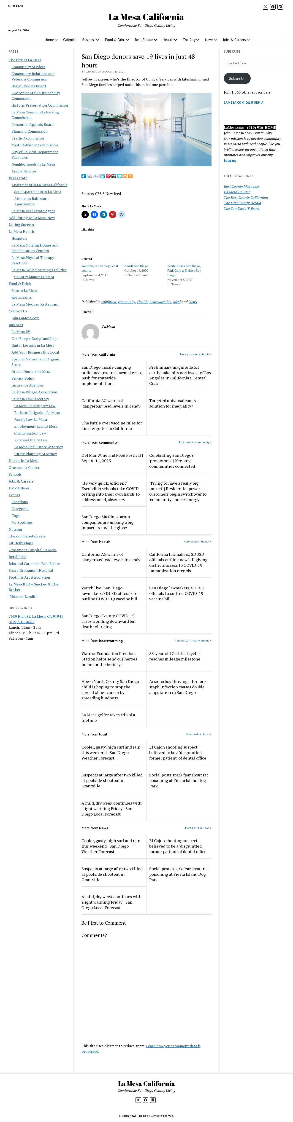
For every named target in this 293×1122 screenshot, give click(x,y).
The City (189, 39)
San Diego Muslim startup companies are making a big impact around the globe (107, 522)
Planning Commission (29, 131)
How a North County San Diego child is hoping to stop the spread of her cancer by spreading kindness (110, 690)
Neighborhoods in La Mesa (33, 164)
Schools (15, 474)
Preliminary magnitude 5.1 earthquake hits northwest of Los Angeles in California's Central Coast (180, 375)
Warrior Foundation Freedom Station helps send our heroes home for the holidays (109, 659)
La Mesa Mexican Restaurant (35, 304)
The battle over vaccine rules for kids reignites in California (111, 425)
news (87, 311)
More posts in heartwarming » (193, 640)
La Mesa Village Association (34, 392)
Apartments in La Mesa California (39, 184)
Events (14, 494)
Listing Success (21, 224)
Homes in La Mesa (23, 460)
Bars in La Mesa (24, 290)
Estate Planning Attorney (35, 453)
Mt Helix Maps (21, 542)
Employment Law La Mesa (35, 426)
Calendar (70, 39)
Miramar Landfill (23, 596)
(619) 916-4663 (21, 621)
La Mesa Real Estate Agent (33, 210)
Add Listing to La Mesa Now (32, 217)
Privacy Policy (23, 378)
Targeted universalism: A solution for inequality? (172, 403)
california (108, 301)
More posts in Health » (198, 541)
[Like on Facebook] (93, 177)
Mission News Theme (132, 1115)
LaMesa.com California (243, 102)
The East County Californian (246, 197)
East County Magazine (241, 186)
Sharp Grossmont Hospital (31, 570)
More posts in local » (199, 734)
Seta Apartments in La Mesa (37, 191)
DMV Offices (19, 488)
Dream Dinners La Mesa (31, 371)
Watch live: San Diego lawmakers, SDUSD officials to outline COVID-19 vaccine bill (109, 593)
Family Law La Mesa (30, 419)
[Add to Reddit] (113, 177)
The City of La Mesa (25, 59)
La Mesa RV (20, 331)
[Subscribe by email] (124, 177)
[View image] (146, 164)
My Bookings (22, 522)
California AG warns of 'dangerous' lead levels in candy (110, 403)
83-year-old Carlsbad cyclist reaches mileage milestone (175, 656)
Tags (15, 515)
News (209, 39)
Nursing (15, 529)
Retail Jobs (17, 556)
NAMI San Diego (136, 266)
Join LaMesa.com (25, 317)
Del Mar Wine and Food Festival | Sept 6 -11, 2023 (112, 457)
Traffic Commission (27, 138)
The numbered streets (27, 536)
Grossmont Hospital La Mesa (33, 549)
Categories (20, 508)
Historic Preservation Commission (39, 105)
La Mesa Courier (237, 191)
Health (168, 39)
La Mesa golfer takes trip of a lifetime (108, 717)
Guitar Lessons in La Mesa (32, 345)
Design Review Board (28, 86)
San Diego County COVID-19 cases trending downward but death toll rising (108, 621)
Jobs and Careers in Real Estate (34, 563)
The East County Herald (242, 202)
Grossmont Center (24, 467)
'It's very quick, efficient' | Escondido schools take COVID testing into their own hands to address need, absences (110, 491)
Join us (230, 160)
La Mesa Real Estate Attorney (38, 446)
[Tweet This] (119, 177)
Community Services (28, 66)
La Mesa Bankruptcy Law (34, 405)
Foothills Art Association (29, 577)
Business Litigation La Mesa (37, 412)
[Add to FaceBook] (83, 177)
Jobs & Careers (234, 39)
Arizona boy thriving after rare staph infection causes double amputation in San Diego (177, 687)
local (177, 301)
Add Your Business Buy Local (35, 352)
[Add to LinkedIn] (102, 177)
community (126, 301)
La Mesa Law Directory (30, 398)
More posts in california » (196, 354)
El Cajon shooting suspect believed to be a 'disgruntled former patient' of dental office (177, 752)
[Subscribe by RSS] (130, 177)
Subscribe (237, 78)
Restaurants (21, 297)
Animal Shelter (23, 171)
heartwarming (160, 301)
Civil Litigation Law (30, 433)
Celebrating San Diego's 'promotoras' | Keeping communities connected (172, 460)
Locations (19, 501)
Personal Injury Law (30, 440)
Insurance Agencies (27, 385)
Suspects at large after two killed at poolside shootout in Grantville (112, 780)
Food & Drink (115, 39)
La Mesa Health (21, 231)
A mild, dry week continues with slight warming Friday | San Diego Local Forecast (111, 808)
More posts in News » (198, 827)
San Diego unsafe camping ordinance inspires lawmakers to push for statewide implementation (111, 375)
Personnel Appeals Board (32, 124)
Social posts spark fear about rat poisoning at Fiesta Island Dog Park (178, 780)
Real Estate (144, 39)
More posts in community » (195, 442)
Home (49, 39)
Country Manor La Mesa (34, 276)
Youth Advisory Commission (34, 145)
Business (88, 39)
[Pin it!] (108, 177)
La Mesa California (146, 17)
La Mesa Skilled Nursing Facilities (38, 269)
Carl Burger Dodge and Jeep (34, 338)
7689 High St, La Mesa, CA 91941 (36, 616)
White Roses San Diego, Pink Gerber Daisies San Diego (184, 270)
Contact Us (18, 311)
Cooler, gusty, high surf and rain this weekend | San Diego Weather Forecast (110, 752)
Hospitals (19, 238)
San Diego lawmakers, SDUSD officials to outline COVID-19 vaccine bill (176, 593)
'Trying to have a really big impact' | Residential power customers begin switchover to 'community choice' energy (177, 491)
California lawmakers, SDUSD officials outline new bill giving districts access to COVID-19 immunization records (178, 562)
